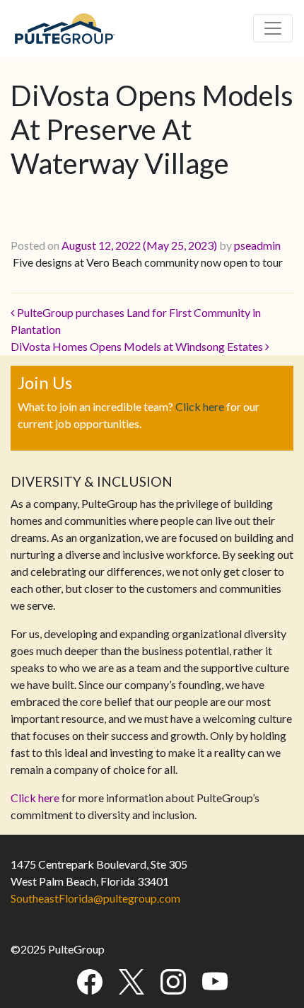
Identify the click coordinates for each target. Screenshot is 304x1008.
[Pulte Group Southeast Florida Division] (64, 26)
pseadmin (257, 245)
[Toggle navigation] (273, 28)
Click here (199, 406)
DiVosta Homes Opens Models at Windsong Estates (138, 346)
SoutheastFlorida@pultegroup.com (95, 898)
